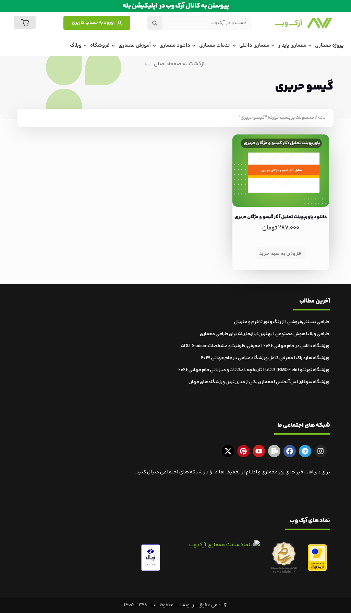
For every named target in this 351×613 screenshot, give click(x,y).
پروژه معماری (329, 45)
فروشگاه (100, 45)
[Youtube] (259, 451)
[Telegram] (305, 451)
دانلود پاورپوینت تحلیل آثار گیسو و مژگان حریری (280, 217)
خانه (322, 117)
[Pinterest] (243, 451)
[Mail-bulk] (274, 451)
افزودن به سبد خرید (281, 253)
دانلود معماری (174, 45)
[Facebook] (289, 451)
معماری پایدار (292, 45)
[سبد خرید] (25, 22)
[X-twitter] (228, 451)
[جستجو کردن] (154, 23)
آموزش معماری (135, 45)
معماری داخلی (254, 45)
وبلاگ (76, 45)
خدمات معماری (215, 45)
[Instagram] (320, 451)
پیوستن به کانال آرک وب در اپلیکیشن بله (175, 6)
